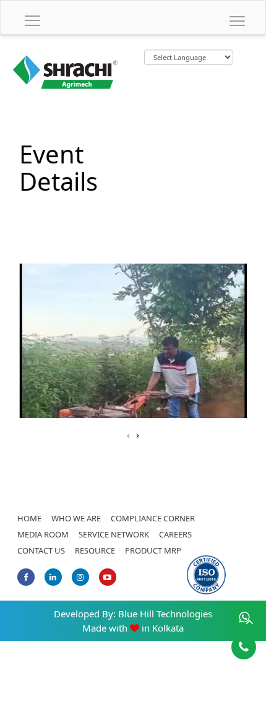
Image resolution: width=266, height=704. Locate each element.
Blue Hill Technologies (165, 613)
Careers (175, 534)
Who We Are (76, 518)
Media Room (43, 534)
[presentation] (128, 434)
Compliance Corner (153, 518)
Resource (95, 550)
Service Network (114, 534)
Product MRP (153, 550)
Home (29, 518)
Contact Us (41, 550)
